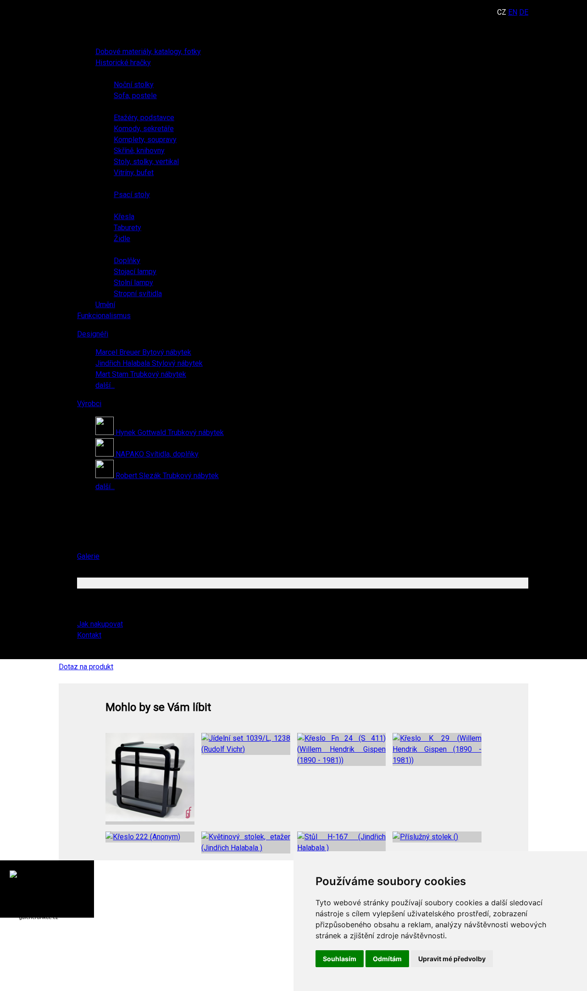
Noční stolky (134, 84)
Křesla (124, 216)
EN (512, 12)
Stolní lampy (133, 282)
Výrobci (89, 403)
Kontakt (89, 635)
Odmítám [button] (387, 959)
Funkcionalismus (104, 315)
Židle (122, 238)
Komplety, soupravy (145, 139)
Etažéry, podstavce (144, 117)
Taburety (127, 227)
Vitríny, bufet (134, 172)
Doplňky (127, 260)
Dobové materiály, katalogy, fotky (148, 51)
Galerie (88, 556)
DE (523, 12)
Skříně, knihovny (139, 150)
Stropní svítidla (138, 293)
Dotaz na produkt (86, 666)
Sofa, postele (135, 95)
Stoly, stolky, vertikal (146, 161)
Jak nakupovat (100, 624)
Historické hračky (123, 62)
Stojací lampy (135, 271)
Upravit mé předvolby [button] (452, 959)
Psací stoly (132, 194)
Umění (105, 304)
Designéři (92, 334)
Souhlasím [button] (339, 959)
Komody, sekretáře (144, 128)
